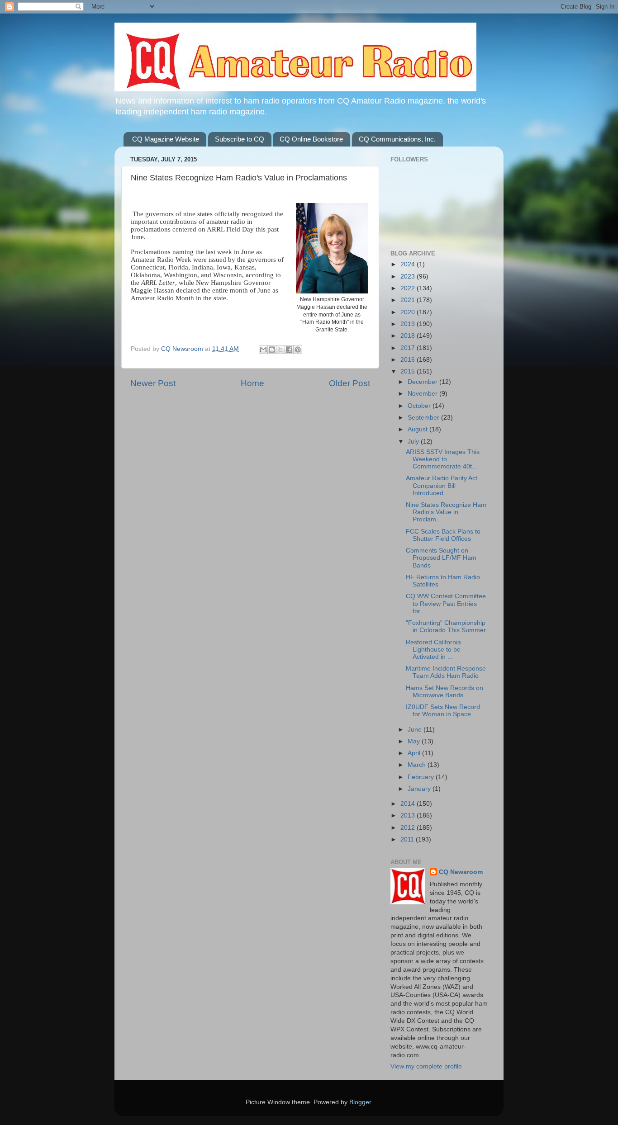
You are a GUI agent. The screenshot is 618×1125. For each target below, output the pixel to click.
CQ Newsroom (461, 872)
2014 (408, 803)
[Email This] (263, 349)
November (423, 393)
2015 (408, 371)
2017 (408, 348)
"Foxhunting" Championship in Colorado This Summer (446, 626)
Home (252, 383)
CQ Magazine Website (165, 139)
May (415, 741)
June (415, 729)
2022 (408, 288)
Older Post (349, 383)
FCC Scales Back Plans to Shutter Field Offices (443, 535)
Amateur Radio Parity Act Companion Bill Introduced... (441, 485)
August (418, 429)
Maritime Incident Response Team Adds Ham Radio (446, 672)
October (420, 405)
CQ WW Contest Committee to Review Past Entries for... (446, 603)
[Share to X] (280, 349)
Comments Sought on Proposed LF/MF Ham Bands (441, 557)
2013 (408, 815)
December (423, 381)
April (415, 753)
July (414, 441)
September (424, 417)
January (420, 788)
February (422, 777)
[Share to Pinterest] (297, 349)
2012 (408, 827)
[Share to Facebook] (289, 349)
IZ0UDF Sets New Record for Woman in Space (443, 711)
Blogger (360, 1102)
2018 (408, 335)
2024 (408, 264)
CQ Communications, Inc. (397, 139)
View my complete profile (426, 1066)
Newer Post (153, 383)
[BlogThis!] (271, 349)
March (418, 764)
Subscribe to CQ (239, 139)
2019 (408, 324)
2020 (408, 312)
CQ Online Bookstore (311, 139)
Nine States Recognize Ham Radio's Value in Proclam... (446, 512)
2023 (408, 276)
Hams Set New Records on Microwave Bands (444, 692)
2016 (408, 359)
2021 (408, 300)
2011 (408, 839)
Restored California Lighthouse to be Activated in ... (433, 649)
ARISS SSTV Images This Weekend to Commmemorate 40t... (443, 459)
